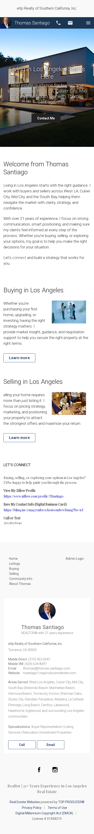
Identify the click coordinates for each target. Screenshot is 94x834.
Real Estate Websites (25, 802)
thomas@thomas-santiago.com (46, 668)
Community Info (20, 579)
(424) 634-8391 (36, 664)
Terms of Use (57, 808)
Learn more (19, 357)
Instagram (55, 769)
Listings (14, 563)
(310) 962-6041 (39, 659)
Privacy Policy (32, 808)
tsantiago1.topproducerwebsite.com (49, 673)
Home (13, 558)
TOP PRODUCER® (71, 802)
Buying (14, 568)
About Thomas (20, 584)
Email (70, 23)
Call (58, 23)
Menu (88, 23)
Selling (14, 574)
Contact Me (46, 118)
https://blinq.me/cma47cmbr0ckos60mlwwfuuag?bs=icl (43, 510)
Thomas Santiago (32, 23)
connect (19, 257)
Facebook (39, 769)
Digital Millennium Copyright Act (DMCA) (44, 813)
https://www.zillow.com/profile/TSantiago (33, 496)
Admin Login (75, 558)
